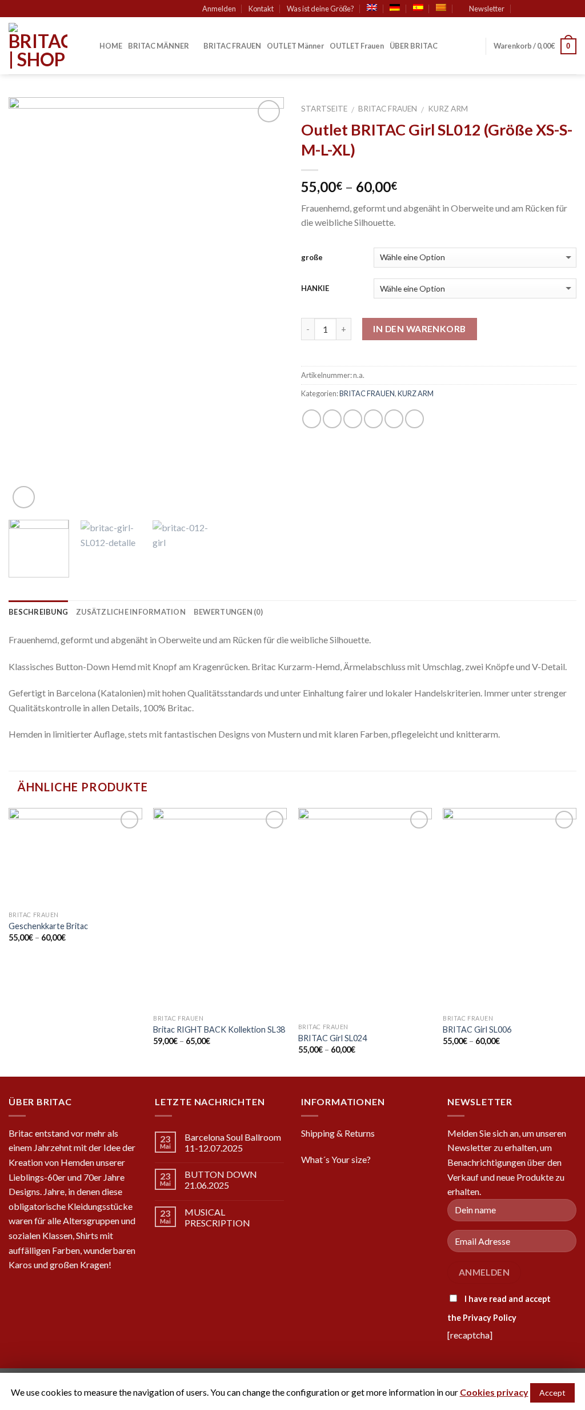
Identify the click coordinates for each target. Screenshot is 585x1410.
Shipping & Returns (338, 1133)
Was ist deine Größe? (320, 8)
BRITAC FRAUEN (232, 45)
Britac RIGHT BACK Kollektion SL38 (219, 1029)
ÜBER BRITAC (414, 45)
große (312, 257)
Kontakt (261, 8)
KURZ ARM (448, 108)
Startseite (324, 108)
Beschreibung (38, 611)
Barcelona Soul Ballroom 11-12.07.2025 (233, 1142)
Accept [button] (552, 1392)
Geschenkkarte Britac (48, 926)
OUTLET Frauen (357, 45)
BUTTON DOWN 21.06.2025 (221, 1179)
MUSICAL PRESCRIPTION (217, 1217)
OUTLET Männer (295, 45)
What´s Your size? (336, 1159)
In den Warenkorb (419, 329)
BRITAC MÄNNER (158, 45)
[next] (264, 304)
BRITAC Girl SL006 (477, 1029)
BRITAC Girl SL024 (332, 1038)
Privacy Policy (489, 1318)
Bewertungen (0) (228, 611)
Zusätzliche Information (131, 611)
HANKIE (315, 288)
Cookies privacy (494, 1392)
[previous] (28, 304)
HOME (110, 45)
